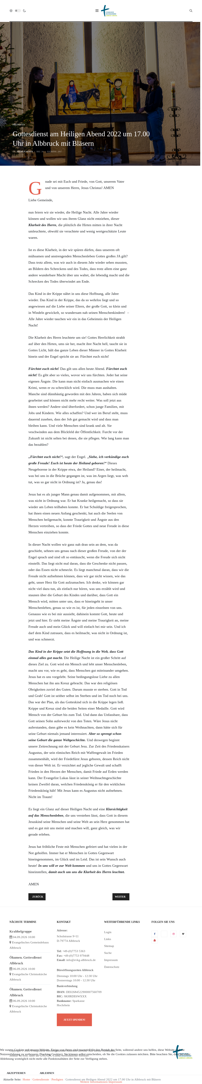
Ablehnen (47, 1073)
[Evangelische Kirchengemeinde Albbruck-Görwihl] (109, 11)
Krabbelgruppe (20, 931)
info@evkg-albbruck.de (81, 960)
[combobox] (191, 11)
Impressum (115, 1081)
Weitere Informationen (94, 1081)
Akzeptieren (16, 1073)
